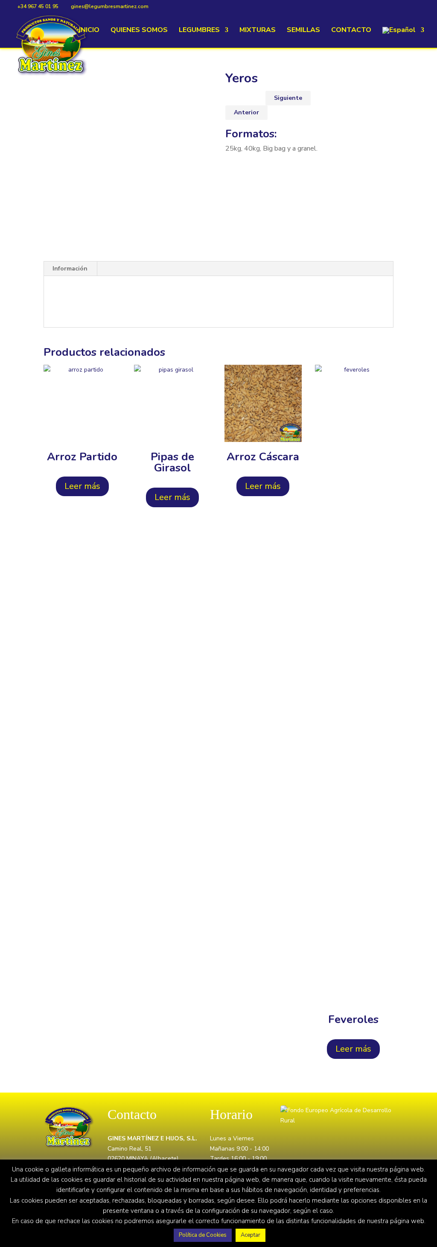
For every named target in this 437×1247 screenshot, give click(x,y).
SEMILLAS (303, 31)
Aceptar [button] (250, 1235)
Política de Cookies (203, 1235)
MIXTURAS (257, 31)
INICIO (89, 31)
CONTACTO (351, 31)
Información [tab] (69, 269)
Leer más (82, 486)
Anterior (246, 112)
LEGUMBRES (199, 31)
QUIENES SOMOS (139, 31)
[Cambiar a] (403, 37)
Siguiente (288, 98)
